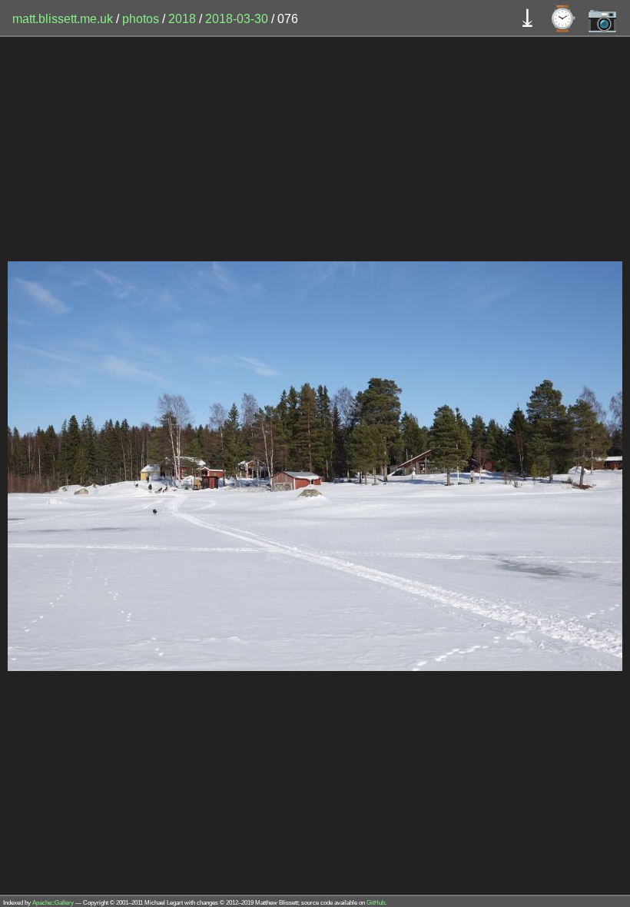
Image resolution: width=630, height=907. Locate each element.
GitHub (375, 902)
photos (140, 18)
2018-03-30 (236, 18)
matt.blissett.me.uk (62, 18)
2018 (182, 18)
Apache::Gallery (53, 902)
